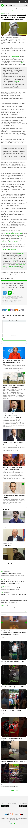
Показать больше (14, 790)
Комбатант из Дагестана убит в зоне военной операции (13, 595)
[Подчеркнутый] (9, 321)
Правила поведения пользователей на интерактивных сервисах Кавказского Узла (14, 819)
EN (4, 1)
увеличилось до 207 (18, 62)
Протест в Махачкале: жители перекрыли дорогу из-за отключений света (12, 687)
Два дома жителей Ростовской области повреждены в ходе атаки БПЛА (12, 588)
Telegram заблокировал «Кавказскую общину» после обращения (11, 739)
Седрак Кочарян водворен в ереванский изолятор (14, 496)
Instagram (22, 264)
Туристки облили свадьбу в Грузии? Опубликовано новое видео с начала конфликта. (11, 712)
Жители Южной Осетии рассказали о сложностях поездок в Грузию (13, 386)
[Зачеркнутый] (12, 321)
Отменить (14, 339)
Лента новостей (9, 10)
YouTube (21, 267)
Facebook (17, 264)
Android (19, 253)
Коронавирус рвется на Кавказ (9, 249)
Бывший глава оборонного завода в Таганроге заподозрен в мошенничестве (14, 601)
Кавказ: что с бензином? (8, 8)
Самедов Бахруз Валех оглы (10, 527)
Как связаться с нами (12, 803)
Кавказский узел (15, 56)
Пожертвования (23, 803)
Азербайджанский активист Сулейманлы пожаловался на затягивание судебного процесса (12, 415)
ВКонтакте (5, 266)
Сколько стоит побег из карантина (10, 241)
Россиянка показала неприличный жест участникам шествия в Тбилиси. (12, 785)
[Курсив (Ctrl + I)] (6, 321)
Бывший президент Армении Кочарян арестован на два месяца (13, 443)
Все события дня (22, 611)
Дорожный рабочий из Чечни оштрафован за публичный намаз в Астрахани (13, 633)
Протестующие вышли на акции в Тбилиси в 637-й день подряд (12, 468)
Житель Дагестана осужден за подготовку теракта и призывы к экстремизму (12, 582)
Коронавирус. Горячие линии (18, 236)
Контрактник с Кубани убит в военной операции (12, 608)
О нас (2, 803)
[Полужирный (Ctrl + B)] (4, 321)
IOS (22, 253)
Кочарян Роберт (7, 545)
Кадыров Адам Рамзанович (10, 564)
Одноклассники (13, 266)
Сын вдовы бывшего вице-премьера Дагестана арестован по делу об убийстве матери (12, 575)
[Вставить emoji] (16, 321)
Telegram (15, 260)
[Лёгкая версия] (7, 1)
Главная (3, 10)
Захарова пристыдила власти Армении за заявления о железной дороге (13, 361)
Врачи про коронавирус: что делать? (13, 233)
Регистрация (14, 335)
